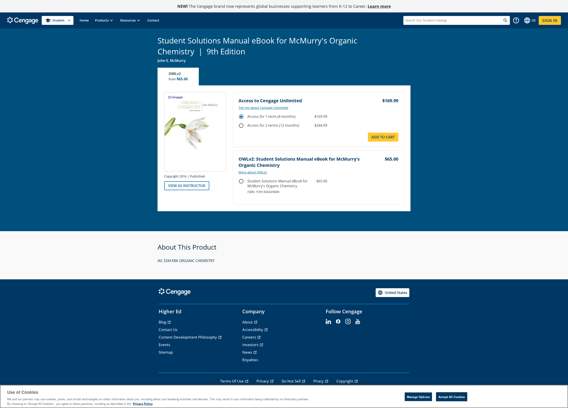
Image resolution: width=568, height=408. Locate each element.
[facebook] (338, 321)
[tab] (178, 76)
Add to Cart (383, 137)
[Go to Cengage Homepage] (22, 20)
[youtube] (357, 321)
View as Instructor (186, 185)
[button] (104, 20)
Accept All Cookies (451, 397)
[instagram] (348, 321)
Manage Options (418, 397)
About (248, 322)
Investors (250, 344)
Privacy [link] (263, 381)
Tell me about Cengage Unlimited (263, 108)
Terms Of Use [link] (232, 381)
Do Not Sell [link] (292, 381)
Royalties (250, 359)
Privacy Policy (143, 403)
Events (164, 344)
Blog (163, 322)
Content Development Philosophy (188, 337)
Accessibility (253, 329)
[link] (84, 20)
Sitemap (166, 352)
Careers (249, 337)
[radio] (241, 116)
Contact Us (168, 329)
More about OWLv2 (253, 172)
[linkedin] (328, 321)
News (247, 352)
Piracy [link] (319, 381)
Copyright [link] (345, 381)
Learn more (379, 6)
